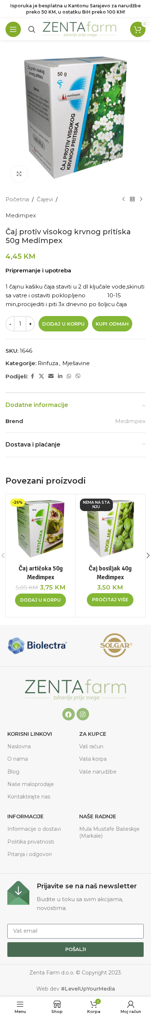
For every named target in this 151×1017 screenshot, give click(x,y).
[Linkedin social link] (60, 376)
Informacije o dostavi (34, 829)
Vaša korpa (93, 759)
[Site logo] (79, 28)
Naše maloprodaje (30, 784)
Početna (17, 199)
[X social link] (41, 376)
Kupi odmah (112, 324)
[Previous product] (123, 199)
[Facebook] (68, 714)
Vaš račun (91, 746)
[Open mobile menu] (13, 29)
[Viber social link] (78, 376)
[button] (40, 600)
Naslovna (19, 746)
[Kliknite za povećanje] (19, 174)
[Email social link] (51, 376)
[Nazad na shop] (132, 199)
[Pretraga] (32, 29)
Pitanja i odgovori (29, 854)
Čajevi (45, 199)
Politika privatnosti (30, 841)
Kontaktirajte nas (28, 796)
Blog (13, 771)
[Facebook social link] (32, 376)
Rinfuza (48, 363)
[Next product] (141, 199)
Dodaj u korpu (63, 324)
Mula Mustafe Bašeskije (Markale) (109, 832)
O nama (17, 759)
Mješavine (76, 363)
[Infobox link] (75, 897)
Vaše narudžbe (98, 771)
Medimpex (20, 215)
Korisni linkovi (29, 734)
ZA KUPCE (92, 734)
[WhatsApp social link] (69, 376)
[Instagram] (83, 714)
